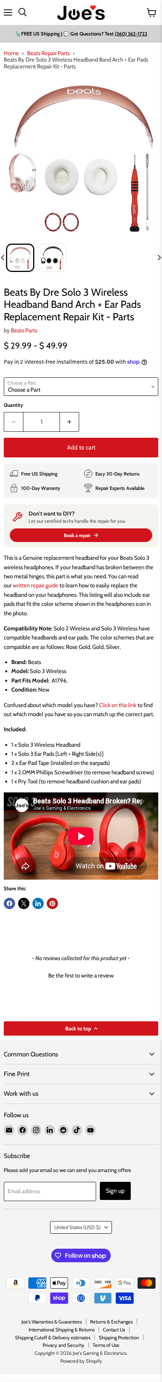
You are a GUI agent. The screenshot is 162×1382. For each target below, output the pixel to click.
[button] (20, 258)
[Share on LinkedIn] (38, 903)
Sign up (115, 1190)
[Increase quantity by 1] (69, 422)
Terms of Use (106, 1345)
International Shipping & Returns (62, 1329)
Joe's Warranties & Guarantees (51, 1322)
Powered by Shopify (81, 1361)
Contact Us (114, 1329)
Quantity (13, 405)
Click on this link (117, 705)
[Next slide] (159, 257)
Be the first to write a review (81, 975)
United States (77, 1227)
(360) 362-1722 (131, 34)
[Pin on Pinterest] (52, 903)
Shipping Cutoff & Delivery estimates (52, 1337)
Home (11, 53)
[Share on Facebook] (9, 903)
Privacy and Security (63, 1345)
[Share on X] (23, 903)
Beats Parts (24, 330)
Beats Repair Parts (48, 53)
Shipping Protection (119, 1337)
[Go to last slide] (3, 257)
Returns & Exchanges (111, 1322)
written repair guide (35, 585)
